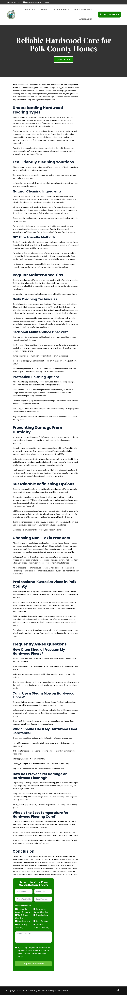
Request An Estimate (33, 963)
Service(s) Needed (23, 905)
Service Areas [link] (61, 9)
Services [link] (44, 9)
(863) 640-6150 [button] (111, 14)
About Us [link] (30, 9)
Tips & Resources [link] (83, 9)
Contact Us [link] (85, 19)
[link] (14, 2)
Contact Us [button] (63, 59)
